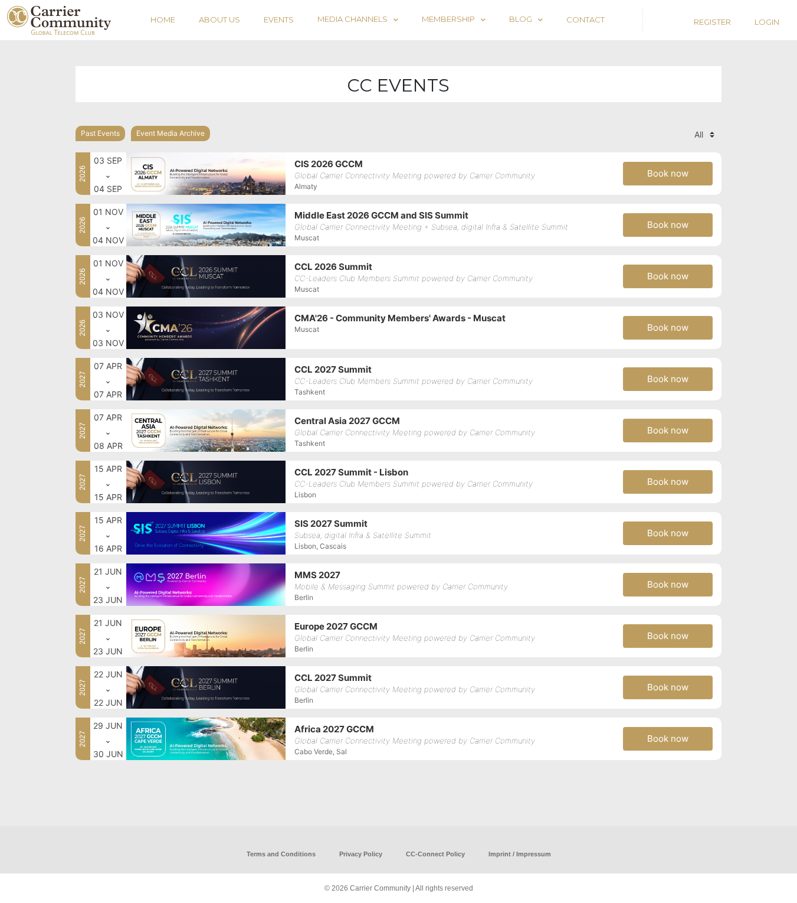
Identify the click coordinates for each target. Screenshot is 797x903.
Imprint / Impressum (519, 854)
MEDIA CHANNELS (352, 19)
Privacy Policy (360, 854)
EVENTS (279, 19)
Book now (667, 173)
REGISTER (712, 22)
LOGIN (767, 22)
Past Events (100, 133)
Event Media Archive (170, 133)
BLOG (520, 19)
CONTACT (585, 19)
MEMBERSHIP (448, 19)
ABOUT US (219, 19)
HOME (162, 19)
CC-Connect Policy (435, 854)
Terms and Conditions (281, 854)
